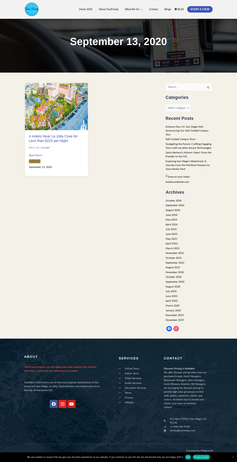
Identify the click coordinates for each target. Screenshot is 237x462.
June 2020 (171, 296)
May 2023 (171, 239)
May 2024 (171, 219)
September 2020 (175, 282)
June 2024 (171, 215)
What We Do (132, 9)
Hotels (34, 161)
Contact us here (182, 407)
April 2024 (172, 224)
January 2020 (173, 310)
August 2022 (173, 267)
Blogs (167, 9)
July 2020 (171, 291)
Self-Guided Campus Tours (181, 139)
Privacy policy (201, 457)
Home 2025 (85, 9)
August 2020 (173, 286)
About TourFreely (108, 9)
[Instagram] (176, 328)
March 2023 (172, 248)
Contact (153, 9)
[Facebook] (169, 328)
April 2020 (172, 301)
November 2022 (175, 253)
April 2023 (172, 243)
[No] (233, 457)
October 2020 (174, 277)
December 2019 (175, 315)
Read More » (36, 155)
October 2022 (174, 258)
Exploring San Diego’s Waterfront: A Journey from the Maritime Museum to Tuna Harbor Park (188, 165)
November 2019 (175, 320)
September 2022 (175, 262)
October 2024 (174, 200)
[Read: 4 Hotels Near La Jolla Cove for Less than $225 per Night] (56, 106)
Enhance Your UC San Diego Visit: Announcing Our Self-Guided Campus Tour (187, 131)
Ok (188, 457)
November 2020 (175, 272)
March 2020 (172, 305)
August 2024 (173, 210)
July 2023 (171, 229)
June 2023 (171, 234)
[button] (141, 9)
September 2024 (175, 205)
